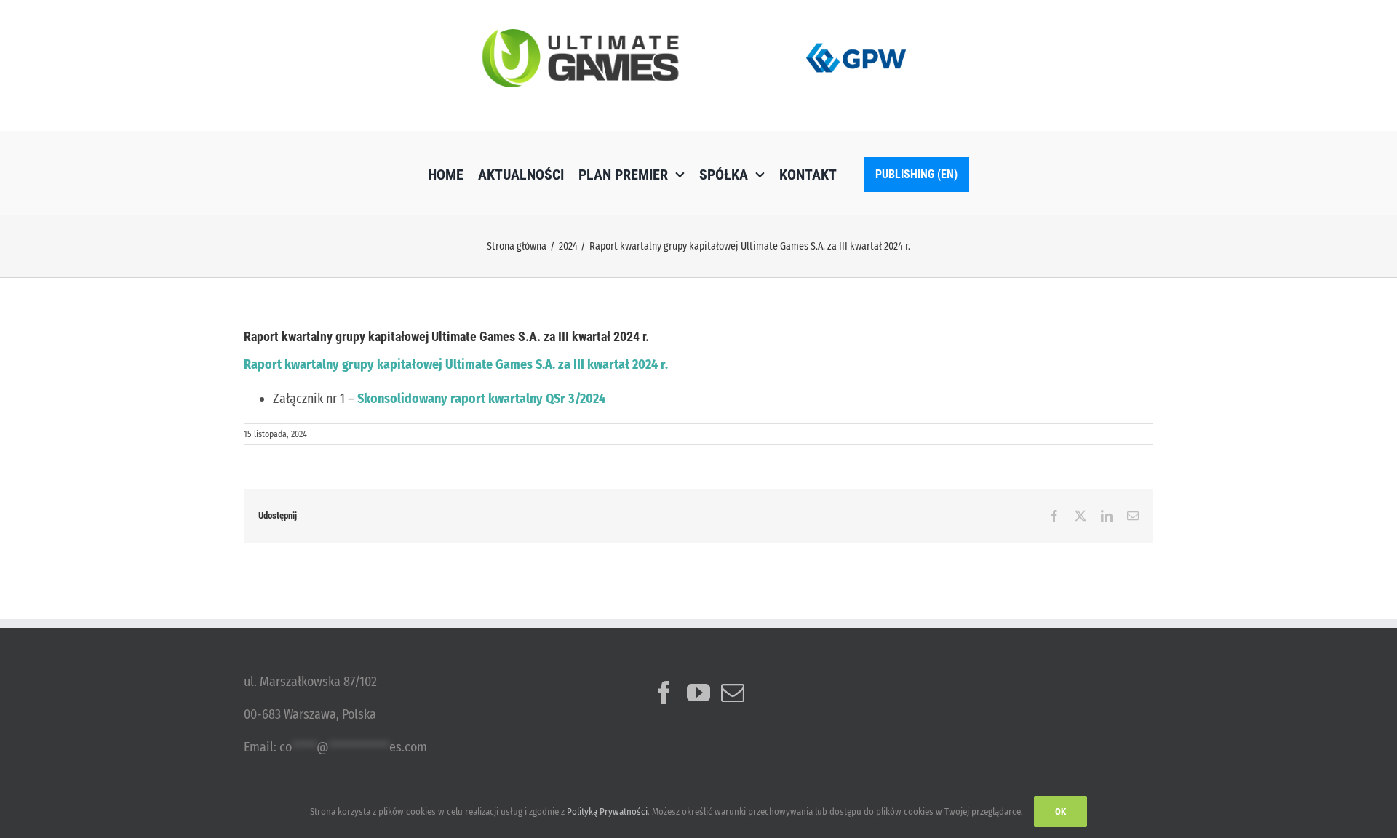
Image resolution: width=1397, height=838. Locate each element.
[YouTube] (698, 692)
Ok (1060, 811)
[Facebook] (664, 692)
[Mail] (732, 692)
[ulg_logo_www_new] (580, 36)
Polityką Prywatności (607, 811)
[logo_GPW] (856, 40)
